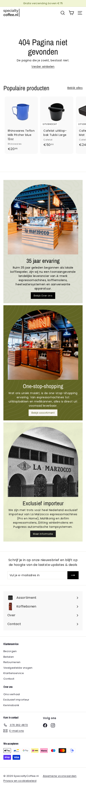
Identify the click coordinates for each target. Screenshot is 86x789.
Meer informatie (43, 534)
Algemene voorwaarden (60, 776)
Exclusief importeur (16, 700)
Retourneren (12, 662)
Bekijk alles (75, 88)
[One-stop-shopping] (43, 345)
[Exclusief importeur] (43, 462)
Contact (8, 679)
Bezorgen (10, 651)
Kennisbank (11, 705)
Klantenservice (13, 673)
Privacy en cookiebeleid (19, 781)
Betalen (8, 657)
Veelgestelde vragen (18, 668)
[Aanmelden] (73, 575)
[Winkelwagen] (71, 13)
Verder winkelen (42, 67)
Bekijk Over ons (43, 295)
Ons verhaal (11, 694)
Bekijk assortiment (43, 412)
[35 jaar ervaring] (43, 219)
